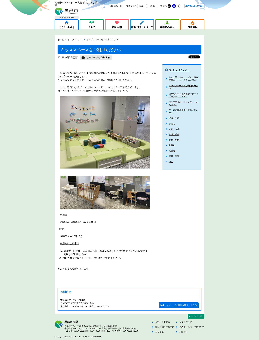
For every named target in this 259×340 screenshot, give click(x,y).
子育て (91, 27)
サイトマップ (185, 322)
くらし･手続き (66, 27)
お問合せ (183, 332)
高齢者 (172, 150)
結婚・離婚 (174, 140)
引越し (172, 145)
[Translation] (194, 6)
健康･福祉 (117, 27)
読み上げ (118, 6)
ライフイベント (75, 40)
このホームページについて (191, 327)
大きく (142, 6)
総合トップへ (68, 17)
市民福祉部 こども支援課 (73, 300)
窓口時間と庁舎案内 (164, 327)
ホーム (61, 40)
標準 (152, 6)
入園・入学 (174, 129)
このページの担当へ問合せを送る (181, 305)
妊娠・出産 (174, 118)
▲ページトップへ (196, 316)
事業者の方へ (167, 27)
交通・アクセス (162, 322)
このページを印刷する (98, 57)
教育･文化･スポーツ (142, 27)
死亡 (171, 161)
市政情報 (192, 27)
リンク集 (159, 332)
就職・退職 (174, 134)
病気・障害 (174, 156)
